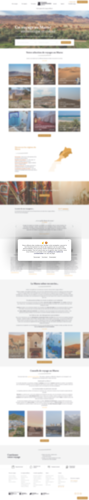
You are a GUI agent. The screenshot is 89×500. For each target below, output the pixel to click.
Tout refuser (44, 257)
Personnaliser (52, 257)
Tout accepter (37, 257)
